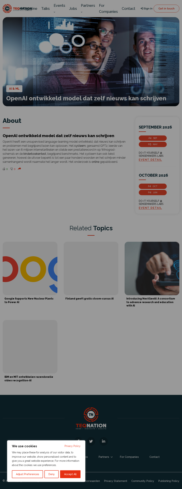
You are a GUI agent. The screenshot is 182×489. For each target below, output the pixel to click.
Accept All (70, 474)
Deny (52, 474)
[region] (46, 461)
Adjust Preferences (27, 474)
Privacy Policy (73, 446)
